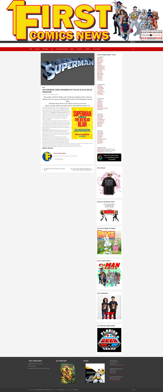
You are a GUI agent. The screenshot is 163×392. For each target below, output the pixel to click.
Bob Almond (99, 65)
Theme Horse (61, 389)
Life (52, 49)
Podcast (79, 49)
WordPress (76, 389)
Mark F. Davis (100, 72)
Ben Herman (99, 62)
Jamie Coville (100, 101)
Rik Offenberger (100, 151)
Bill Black (99, 63)
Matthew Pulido (100, 74)
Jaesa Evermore (100, 121)
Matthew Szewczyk (101, 149)
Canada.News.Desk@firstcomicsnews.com (117, 374)
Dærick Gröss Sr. (100, 68)
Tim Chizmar (100, 80)
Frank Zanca (100, 135)
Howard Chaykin (100, 88)
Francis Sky (99, 118)
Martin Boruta (100, 123)
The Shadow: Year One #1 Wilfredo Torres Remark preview (54, 169)
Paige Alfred (99, 77)
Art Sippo (99, 100)
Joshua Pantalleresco (101, 139)
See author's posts (59, 159)
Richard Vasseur (100, 150)
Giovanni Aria (100, 136)
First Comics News (54, 94)
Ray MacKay (99, 105)
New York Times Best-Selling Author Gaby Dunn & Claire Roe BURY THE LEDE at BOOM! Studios (80, 169)
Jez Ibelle (99, 137)
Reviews (87, 49)
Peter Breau (99, 125)
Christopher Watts (101, 66)
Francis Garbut (100, 133)
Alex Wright (99, 58)
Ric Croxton (99, 140)
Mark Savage (100, 73)
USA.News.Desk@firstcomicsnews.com (117, 366)
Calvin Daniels (100, 132)
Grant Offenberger (101, 119)
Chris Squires (100, 115)
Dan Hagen (99, 70)
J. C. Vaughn (100, 90)
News (71, 49)
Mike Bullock (99, 92)
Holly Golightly (100, 87)
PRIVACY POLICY (48, 389)
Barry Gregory (100, 61)
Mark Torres (99, 104)
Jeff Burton (99, 102)
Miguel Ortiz (99, 76)
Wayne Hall (99, 143)
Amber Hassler (100, 59)
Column (37, 49)
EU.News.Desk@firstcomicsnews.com (116, 380)
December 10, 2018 (46, 94)
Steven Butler (100, 109)
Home (30, 49)
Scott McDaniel (100, 94)
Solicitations (96, 49)
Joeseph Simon (100, 122)
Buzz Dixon (99, 86)
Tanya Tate (99, 78)
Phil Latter (99, 126)
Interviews (45, 49)
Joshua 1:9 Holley (101, 91)
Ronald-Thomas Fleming (102, 108)
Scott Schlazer (100, 141)
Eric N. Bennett (100, 117)
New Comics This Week (62, 49)
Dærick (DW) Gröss (101, 69)
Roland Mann (100, 106)
